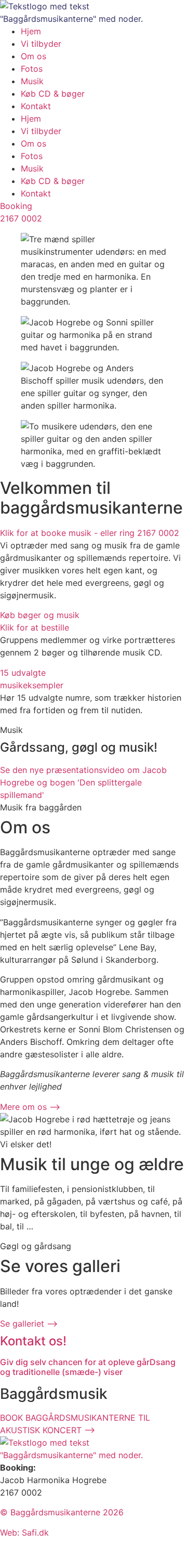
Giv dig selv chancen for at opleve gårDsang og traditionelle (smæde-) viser (88, 1367)
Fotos (32, 68)
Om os (33, 56)
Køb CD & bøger (53, 93)
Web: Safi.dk (24, 1532)
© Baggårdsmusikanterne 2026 (62, 1512)
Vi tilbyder (41, 43)
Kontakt (36, 106)
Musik (32, 81)
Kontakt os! (33, 1340)
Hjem (31, 31)
